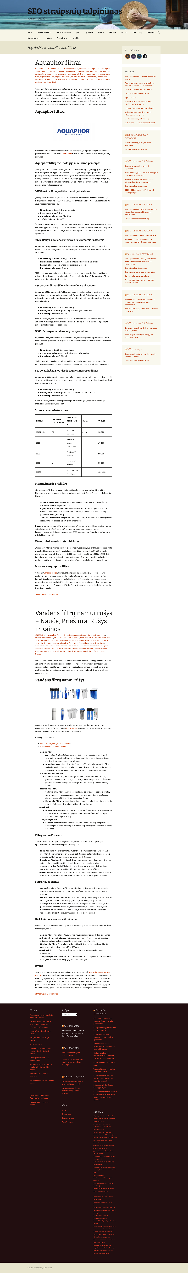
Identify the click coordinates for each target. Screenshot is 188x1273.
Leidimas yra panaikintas (100, 1215)
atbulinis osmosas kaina (44, 638)
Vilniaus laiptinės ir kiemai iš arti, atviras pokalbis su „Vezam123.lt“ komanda (40, 1024)
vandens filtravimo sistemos (82, 648)
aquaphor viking (53, 74)
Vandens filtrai (55, 68)
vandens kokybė (100, 648)
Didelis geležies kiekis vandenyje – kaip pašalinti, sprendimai (103, 1037)
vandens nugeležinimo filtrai (87, 651)
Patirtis (101, 32)
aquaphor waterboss (68, 74)
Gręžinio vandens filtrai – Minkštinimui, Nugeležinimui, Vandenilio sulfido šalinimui (104, 1055)
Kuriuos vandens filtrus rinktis (53, 746)
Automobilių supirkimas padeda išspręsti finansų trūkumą (71, 1090)
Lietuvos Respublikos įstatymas (102, 1232)
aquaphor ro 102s (82, 71)
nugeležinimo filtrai (47, 76)
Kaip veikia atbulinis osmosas (136, 149)
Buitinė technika (44, 32)
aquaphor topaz (96, 71)
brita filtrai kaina (100, 638)
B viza (98, 1124)
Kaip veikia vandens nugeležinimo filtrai (140, 272)
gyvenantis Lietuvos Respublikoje (103, 1151)
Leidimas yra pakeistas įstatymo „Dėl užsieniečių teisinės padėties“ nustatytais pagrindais (104, 1210)
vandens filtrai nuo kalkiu (80, 79)
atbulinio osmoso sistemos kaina (78, 635)
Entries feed (66, 1114)
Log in (64, 1110)
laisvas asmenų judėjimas (100, 1194)
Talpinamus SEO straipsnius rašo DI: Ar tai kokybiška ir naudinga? (72, 1062)
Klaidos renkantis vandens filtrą (137, 218)
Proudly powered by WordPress (39, 1268)
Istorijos (124, 32)
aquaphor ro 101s (48, 71)
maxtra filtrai (40, 643)
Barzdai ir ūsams (33, 38)
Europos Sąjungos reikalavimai (102, 1132)
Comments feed (68, 1118)
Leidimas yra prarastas (100, 1218)
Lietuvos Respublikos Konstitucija (103, 1229)
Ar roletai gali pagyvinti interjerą (137, 119)
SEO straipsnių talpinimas (46, 594)
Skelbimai (150, 32)
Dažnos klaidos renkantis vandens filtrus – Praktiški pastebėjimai (103, 1021)
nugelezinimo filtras (62, 76)
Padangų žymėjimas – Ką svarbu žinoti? (139, 108)
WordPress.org (67, 1122)
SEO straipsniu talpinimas (140, 161)
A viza (95, 1124)
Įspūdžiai (89, 32)
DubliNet (107, 1124)
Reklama (112, 32)
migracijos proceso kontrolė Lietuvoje (104, 1248)
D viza (104, 1127)
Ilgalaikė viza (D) (98, 1153)
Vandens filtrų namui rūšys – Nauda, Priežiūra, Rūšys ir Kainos (73, 621)
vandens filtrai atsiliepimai (98, 646)
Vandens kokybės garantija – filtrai (55, 743)
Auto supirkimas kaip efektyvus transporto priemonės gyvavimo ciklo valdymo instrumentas (141, 212)
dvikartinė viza (97, 1127)
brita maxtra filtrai (48, 640)
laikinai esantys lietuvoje (100, 1191)
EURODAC (108, 1127)
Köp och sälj (137, 32)
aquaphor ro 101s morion (65, 71)
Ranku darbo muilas (63, 32)
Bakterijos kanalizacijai (99, 1012)
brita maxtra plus (62, 640)
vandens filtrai (102, 76)
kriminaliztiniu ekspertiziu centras (103, 1188)
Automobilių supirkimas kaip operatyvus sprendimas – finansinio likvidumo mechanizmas (140, 302)
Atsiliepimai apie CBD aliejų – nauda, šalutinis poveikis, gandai (41, 1067)
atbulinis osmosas (84, 74)
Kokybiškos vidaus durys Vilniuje (137, 93)
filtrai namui (71, 728)
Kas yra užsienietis (98, 1175)
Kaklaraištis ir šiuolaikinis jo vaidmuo (138, 89)
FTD (115, 1137)
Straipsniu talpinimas (75, 1076)
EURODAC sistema (98, 1129)
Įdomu (78, 32)
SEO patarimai (71, 1025)
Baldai (29, 32)
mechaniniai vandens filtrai (63, 643)
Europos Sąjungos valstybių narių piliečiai (105, 1135)
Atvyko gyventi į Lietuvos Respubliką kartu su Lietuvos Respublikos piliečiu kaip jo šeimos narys (104, 1118)
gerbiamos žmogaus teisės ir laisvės (103, 1145)
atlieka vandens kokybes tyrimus (66, 638)
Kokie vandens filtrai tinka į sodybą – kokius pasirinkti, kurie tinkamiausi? (103, 1078)
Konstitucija (96, 1186)
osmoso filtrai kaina (68, 646)
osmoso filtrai (91, 76)
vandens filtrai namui (62, 79)
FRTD (113, 1137)
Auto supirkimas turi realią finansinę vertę (140, 235)
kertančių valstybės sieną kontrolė (103, 1183)
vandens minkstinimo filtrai (45, 82)
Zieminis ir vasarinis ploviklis (68, 38)
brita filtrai (89, 638)
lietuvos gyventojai (98, 1226)
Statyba (49, 38)
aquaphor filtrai (85, 68)
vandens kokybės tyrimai (44, 651)
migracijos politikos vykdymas (102, 1245)
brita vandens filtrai (76, 640)
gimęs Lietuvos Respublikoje (101, 1148)
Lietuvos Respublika (110, 1226)
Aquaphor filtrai (58, 62)
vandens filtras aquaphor (100, 79)
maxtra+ (49, 643)
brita (82, 638)
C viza (102, 1124)
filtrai (94, 74)
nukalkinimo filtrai (78, 76)
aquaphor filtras (98, 68)
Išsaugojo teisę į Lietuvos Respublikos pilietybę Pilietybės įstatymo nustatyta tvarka (104, 1169)
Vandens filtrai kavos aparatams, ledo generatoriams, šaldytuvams (104, 1046)
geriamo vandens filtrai (99, 640)
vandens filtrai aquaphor (44, 79)
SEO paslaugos (134, 349)
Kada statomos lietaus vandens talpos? (140, 123)
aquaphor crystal (71, 68)
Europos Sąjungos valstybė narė (102, 1137)
